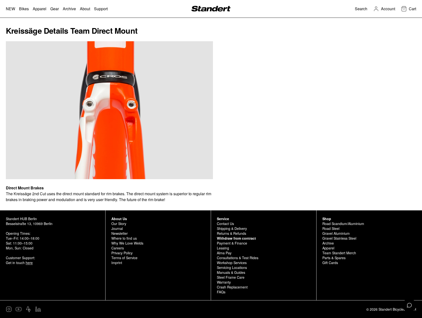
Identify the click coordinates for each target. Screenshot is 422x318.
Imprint (116, 262)
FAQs (221, 291)
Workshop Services (232, 262)
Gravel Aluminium (336, 233)
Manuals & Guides (231, 272)
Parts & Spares (334, 257)
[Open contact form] (409, 305)
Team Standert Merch (339, 252)
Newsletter (119, 233)
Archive (328, 243)
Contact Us (225, 223)
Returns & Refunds (231, 233)
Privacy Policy (122, 252)
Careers (117, 248)
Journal (117, 228)
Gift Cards (330, 262)
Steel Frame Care (230, 277)
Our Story (118, 223)
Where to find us (124, 238)
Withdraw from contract (236, 238)
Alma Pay (224, 252)
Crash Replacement (232, 287)
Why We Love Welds (127, 243)
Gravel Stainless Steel (339, 238)
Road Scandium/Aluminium (343, 223)
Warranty (224, 282)
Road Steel (330, 228)
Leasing (223, 248)
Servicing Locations (232, 267)
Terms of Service (124, 257)
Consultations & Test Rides (237, 257)
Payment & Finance (232, 243)
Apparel (328, 248)
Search (361, 8)
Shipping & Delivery (232, 228)
